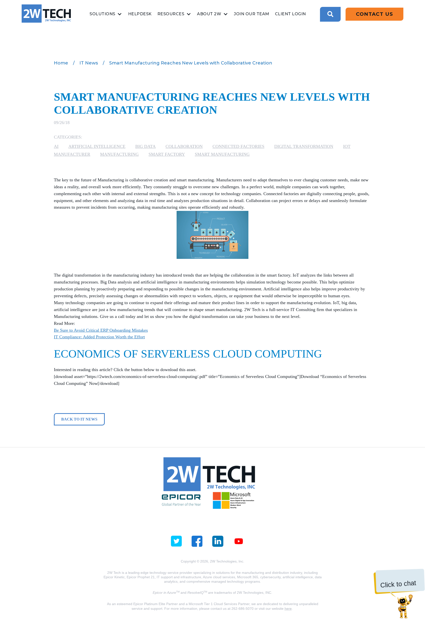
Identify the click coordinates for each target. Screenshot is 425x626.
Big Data (145, 146)
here (288, 608)
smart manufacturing (222, 154)
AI (56, 146)
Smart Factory (167, 154)
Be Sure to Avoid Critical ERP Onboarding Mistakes (101, 330)
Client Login (290, 14)
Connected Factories (238, 146)
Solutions (102, 14)
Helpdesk (140, 14)
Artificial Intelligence (96, 146)
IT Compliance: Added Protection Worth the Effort (99, 336)
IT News (88, 63)
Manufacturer (72, 154)
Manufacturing (119, 154)
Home (61, 63)
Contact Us (374, 14)
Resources (170, 14)
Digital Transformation (303, 146)
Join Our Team (251, 14)
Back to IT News (79, 419)
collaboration (184, 146)
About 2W (209, 14)
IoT (346, 146)
